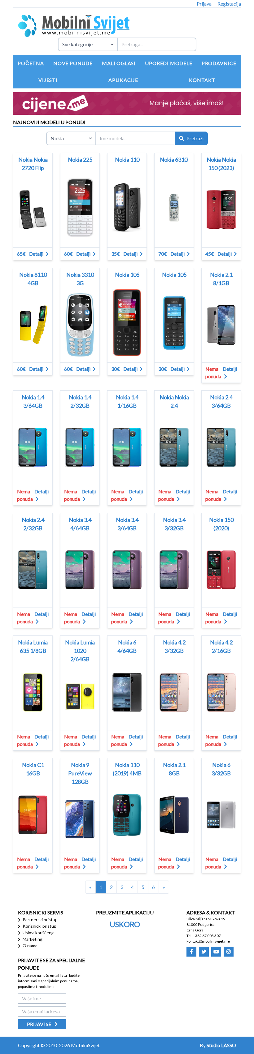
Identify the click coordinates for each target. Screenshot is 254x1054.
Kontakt (202, 80)
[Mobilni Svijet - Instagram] (229, 952)
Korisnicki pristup (39, 926)
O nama (29, 945)
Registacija (229, 4)
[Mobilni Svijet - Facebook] (191, 952)
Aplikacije (123, 80)
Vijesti (48, 80)
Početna (31, 63)
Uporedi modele (168, 63)
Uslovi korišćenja (38, 932)
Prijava (204, 4)
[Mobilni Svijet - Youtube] (216, 952)
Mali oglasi (119, 63)
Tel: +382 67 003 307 (203, 935)
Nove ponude (73, 63)
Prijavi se (39, 1024)
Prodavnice (219, 63)
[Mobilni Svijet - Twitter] (204, 952)
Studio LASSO (221, 1045)
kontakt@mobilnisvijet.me (208, 941)
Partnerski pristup (40, 919)
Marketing (32, 939)
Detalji (36, 254)
